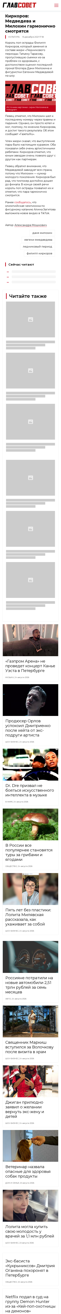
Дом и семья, (12, 1183)
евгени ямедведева (38, 239)
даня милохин (42, 232)
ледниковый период (37, 246)
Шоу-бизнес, (12, 742)
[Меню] (55, 5)
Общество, (11, 866)
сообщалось (22, 202)
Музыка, (9, 677)
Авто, (8, 999)
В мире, (9, 802)
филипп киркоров (39, 253)
